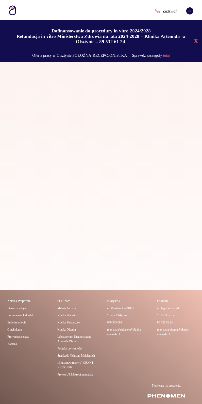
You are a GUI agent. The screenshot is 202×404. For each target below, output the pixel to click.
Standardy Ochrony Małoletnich (76, 355)
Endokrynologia (16, 322)
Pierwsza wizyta (16, 308)
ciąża (110, 109)
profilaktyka (121, 109)
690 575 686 (114, 322)
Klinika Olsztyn (66, 329)
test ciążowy (161, 109)
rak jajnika (147, 109)
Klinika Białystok (67, 315)
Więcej (115, 242)
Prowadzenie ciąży (18, 336)
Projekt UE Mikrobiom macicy (75, 374)
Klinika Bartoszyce (68, 322)
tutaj (166, 55)
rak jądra (134, 109)
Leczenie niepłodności (20, 315)
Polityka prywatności (69, 348)
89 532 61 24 (165, 322)
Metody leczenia (66, 308)
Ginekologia (14, 329)
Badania (12, 344)
